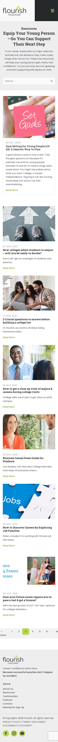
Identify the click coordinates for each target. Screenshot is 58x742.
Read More (12, 190)
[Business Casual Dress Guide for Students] (29, 431)
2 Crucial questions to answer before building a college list (26, 321)
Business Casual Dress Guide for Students (23, 459)
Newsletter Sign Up (13, 707)
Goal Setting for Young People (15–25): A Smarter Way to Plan (28, 148)
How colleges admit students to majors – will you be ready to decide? (28, 251)
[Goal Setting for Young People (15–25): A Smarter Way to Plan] (29, 117)
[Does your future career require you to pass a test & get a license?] (29, 570)
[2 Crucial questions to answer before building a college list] (29, 292)
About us (8, 688)
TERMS (26, 722)
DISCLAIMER (38, 722)
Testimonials (10, 696)
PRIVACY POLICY (12, 722)
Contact (8, 703)
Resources (9, 692)
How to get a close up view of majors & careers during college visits (27, 390)
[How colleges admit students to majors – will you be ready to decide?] (29, 223)
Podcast (7, 700)
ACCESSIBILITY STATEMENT (17, 725)
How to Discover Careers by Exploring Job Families (27, 529)
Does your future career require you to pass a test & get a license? (27, 598)
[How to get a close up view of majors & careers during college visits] (29, 362)
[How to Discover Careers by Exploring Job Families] (29, 501)
